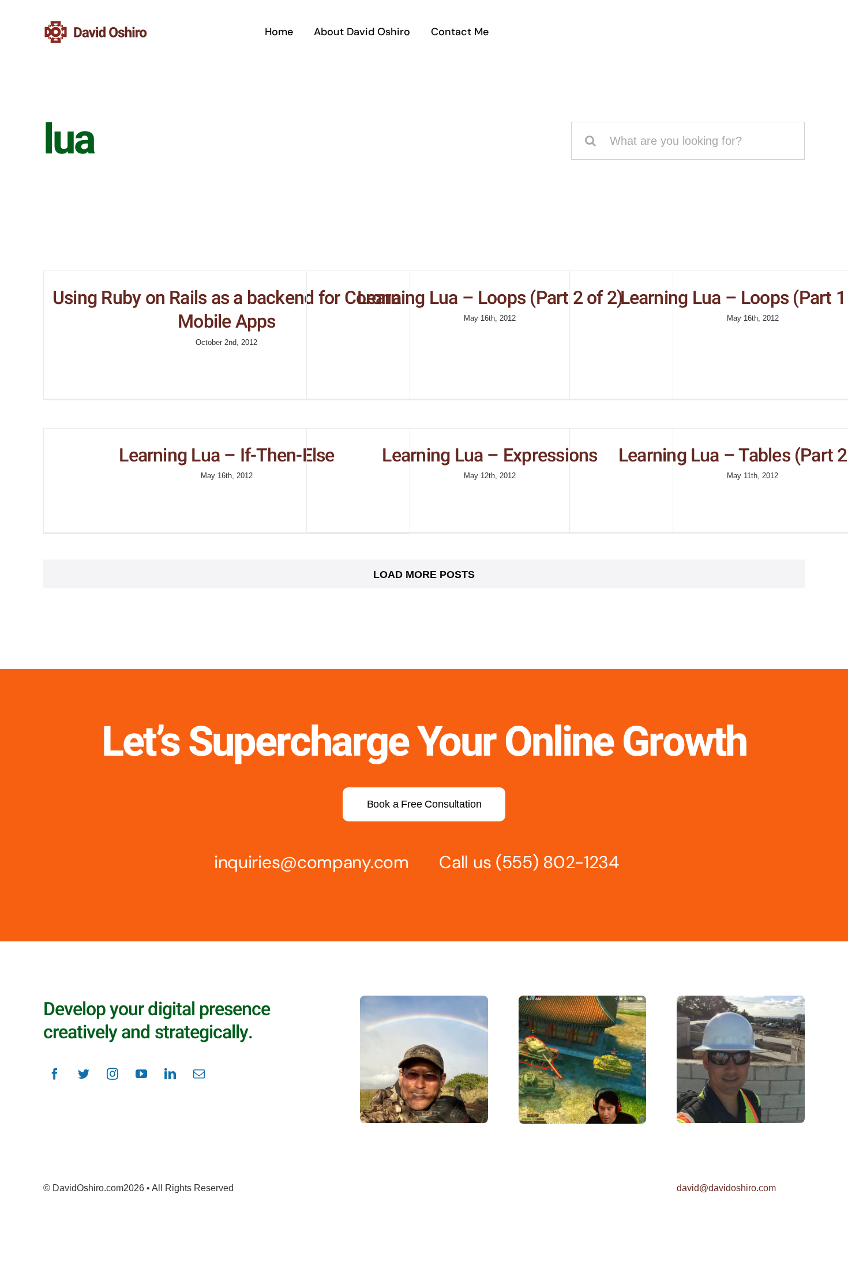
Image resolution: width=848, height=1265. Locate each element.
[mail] (199, 1074)
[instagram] (112, 1074)
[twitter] (83, 1074)
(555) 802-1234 (557, 862)
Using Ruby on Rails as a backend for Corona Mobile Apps (226, 310)
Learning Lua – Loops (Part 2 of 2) (490, 297)
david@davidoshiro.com (726, 1188)
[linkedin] (170, 1074)
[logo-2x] (110, 25)
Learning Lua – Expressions (489, 455)
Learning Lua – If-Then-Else (226, 455)
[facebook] (54, 1074)
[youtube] (141, 1074)
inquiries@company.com (311, 862)
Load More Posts (424, 574)
